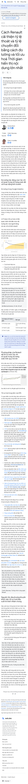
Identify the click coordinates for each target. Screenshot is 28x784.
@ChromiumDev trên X (7, 763)
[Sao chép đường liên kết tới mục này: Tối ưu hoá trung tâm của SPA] (22, 393)
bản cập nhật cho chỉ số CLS (15, 565)
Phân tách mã (8, 423)
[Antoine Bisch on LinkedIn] (12, 128)
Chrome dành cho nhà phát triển (10, 750)
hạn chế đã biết (13, 560)
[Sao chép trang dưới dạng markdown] (7, 72)
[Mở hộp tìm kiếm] (15, 2)
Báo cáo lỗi (4, 741)
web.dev (3, 23)
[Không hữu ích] (24, 28)
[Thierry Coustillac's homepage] (10, 143)
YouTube (4, 765)
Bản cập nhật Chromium (8, 752)
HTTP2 (6, 448)
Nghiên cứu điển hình (7, 754)
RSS (3, 770)
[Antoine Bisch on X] (8, 128)
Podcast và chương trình (8, 757)
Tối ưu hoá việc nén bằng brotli (12, 444)
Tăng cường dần (8, 513)
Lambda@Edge (22, 431)
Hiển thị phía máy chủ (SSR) (11, 418)
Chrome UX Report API (9, 409)
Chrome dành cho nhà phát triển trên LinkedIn (13, 768)
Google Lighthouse (20, 407)
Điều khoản (3, 777)
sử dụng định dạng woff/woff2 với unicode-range (15, 485)
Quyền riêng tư (11, 777)
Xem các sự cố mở (6, 744)
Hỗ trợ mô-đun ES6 (9, 515)
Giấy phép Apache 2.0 (6, 705)
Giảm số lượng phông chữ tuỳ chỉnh (14, 483)
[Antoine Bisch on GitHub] (10, 128)
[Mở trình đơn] (2, 2)
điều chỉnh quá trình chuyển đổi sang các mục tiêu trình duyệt (15, 470)
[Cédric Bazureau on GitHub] (8, 136)
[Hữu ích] (24, 26)
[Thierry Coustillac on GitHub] (8, 143)
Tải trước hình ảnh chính (10, 495)
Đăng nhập (23, 1)
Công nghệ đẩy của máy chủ (12, 505)
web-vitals (22, 194)
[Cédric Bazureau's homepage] (10, 136)
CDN (5, 429)
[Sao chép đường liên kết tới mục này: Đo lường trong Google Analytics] (24, 189)
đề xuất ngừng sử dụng (17, 510)
